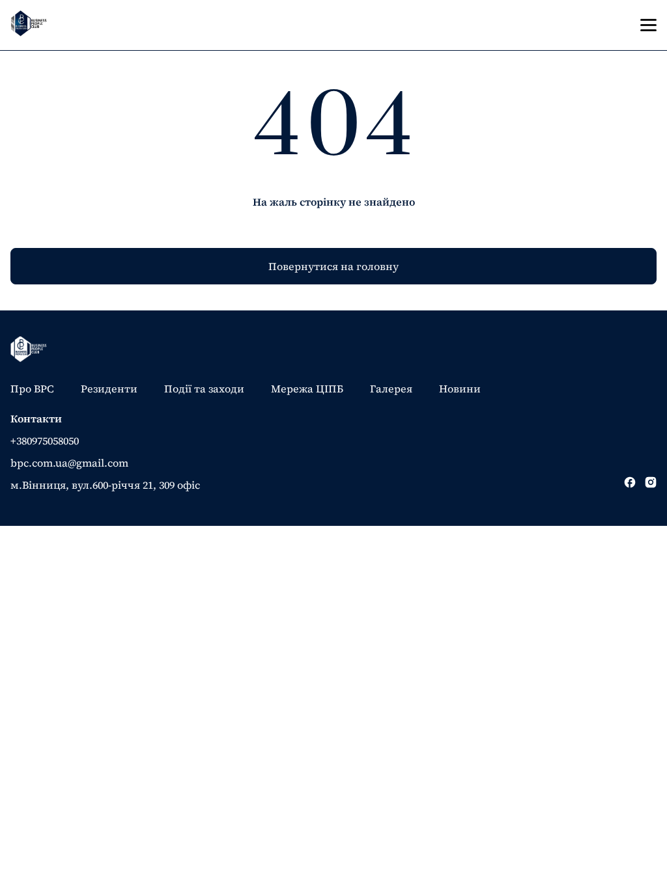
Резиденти (109, 388)
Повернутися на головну (333, 266)
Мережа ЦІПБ (307, 388)
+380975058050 (44, 440)
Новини (460, 388)
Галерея (391, 388)
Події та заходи (204, 388)
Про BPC (32, 388)
